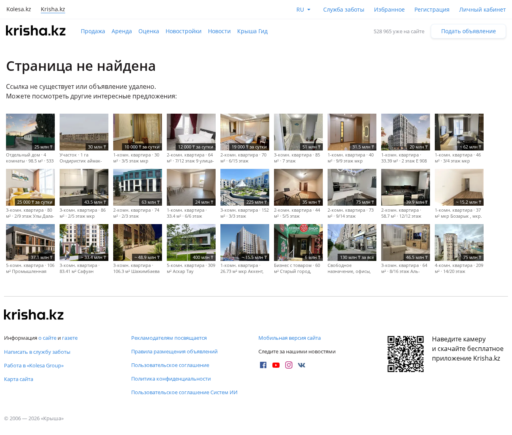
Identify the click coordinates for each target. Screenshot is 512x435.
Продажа (93, 31)
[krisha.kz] (34, 315)
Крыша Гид (252, 31)
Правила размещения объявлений (174, 351)
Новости (219, 31)
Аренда (122, 31)
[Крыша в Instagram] (289, 365)
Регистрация (432, 9)
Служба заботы (343, 9)
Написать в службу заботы (37, 351)
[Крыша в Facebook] (263, 365)
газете (70, 337)
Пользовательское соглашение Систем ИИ (184, 392)
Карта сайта (18, 379)
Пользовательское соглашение (170, 365)
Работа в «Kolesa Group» (34, 365)
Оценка (148, 31)
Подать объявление (468, 31)
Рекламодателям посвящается (169, 337)
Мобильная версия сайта (289, 337)
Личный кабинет (482, 9)
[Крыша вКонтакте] (301, 365)
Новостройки (184, 31)
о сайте (47, 337)
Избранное (389, 9)
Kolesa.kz (18, 9)
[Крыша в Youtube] (276, 365)
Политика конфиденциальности (171, 378)
